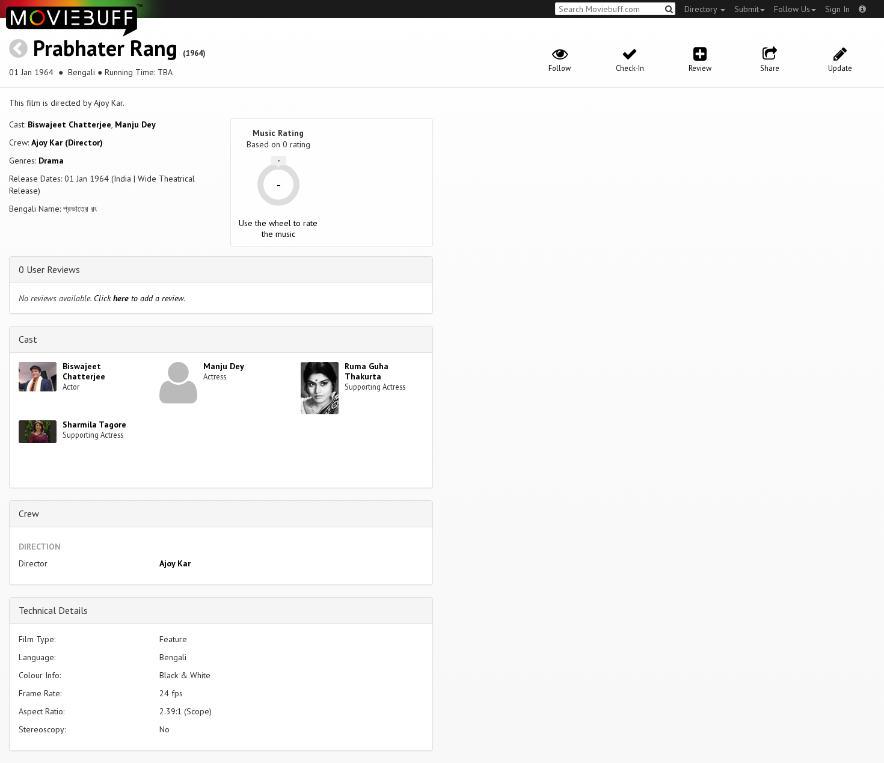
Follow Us (792, 9)
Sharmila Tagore (94, 424)
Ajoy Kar (175, 563)
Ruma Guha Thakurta (366, 371)
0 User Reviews (49, 269)
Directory (701, 9)
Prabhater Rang (105, 48)
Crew (29, 513)
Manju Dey (135, 124)
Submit (746, 9)
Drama (51, 160)
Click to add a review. (140, 298)
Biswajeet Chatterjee (69, 124)
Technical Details (53, 610)
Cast (28, 339)
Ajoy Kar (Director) (67, 142)
